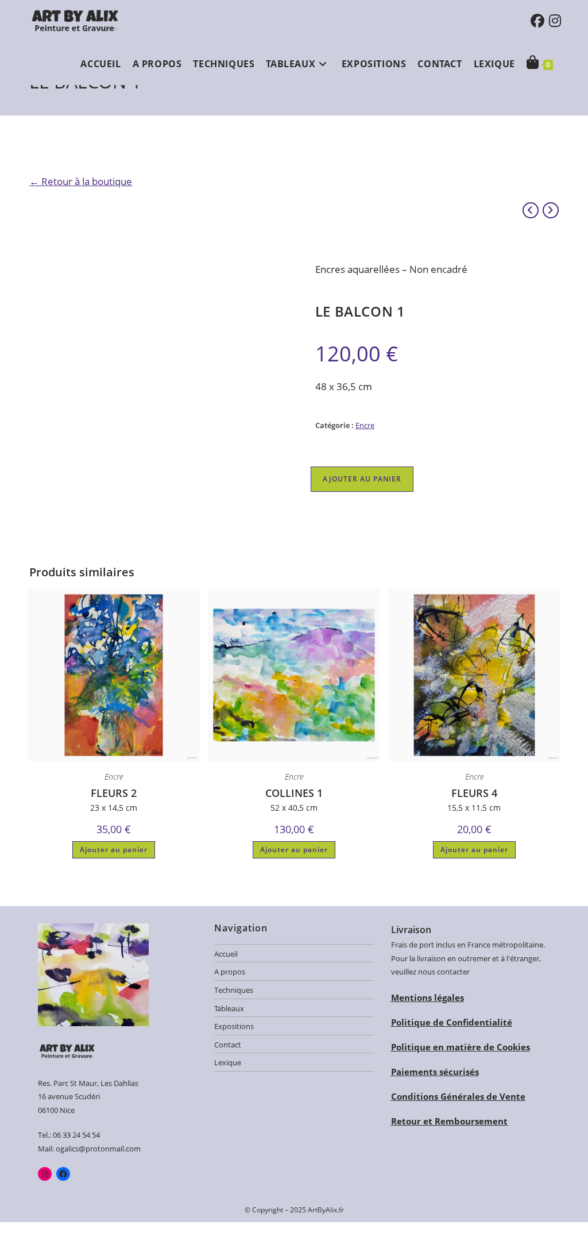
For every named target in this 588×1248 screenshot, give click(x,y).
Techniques (233, 990)
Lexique (227, 1062)
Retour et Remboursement (449, 1121)
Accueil (226, 954)
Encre (364, 425)
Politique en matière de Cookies (460, 1047)
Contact (227, 1044)
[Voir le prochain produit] (551, 210)
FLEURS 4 (474, 793)
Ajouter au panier (362, 479)
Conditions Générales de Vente (458, 1096)
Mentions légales (427, 997)
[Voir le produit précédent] (531, 210)
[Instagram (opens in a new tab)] (555, 20)
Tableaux (229, 1008)
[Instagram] (45, 1174)
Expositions (234, 1026)
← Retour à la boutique (80, 181)
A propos (229, 971)
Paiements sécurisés (435, 1071)
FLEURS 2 (114, 793)
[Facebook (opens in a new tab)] (537, 20)
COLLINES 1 (294, 793)
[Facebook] (63, 1174)
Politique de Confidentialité (451, 1022)
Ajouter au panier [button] (114, 849)
